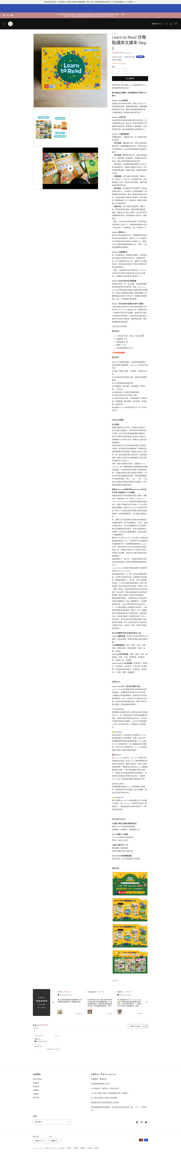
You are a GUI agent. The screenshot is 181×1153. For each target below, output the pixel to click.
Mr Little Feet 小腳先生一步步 (45, 1148)
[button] (4, 23)
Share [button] (116, 980)
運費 (120, 60)
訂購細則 (36, 1094)
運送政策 (36, 1097)
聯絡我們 (36, 1083)
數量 (113, 67)
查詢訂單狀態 (37, 1079)
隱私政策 (75, 1148)
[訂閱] (68, 1122)
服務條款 (36, 1090)
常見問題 (36, 1086)
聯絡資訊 (96, 1148)
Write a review (135, 1026)
